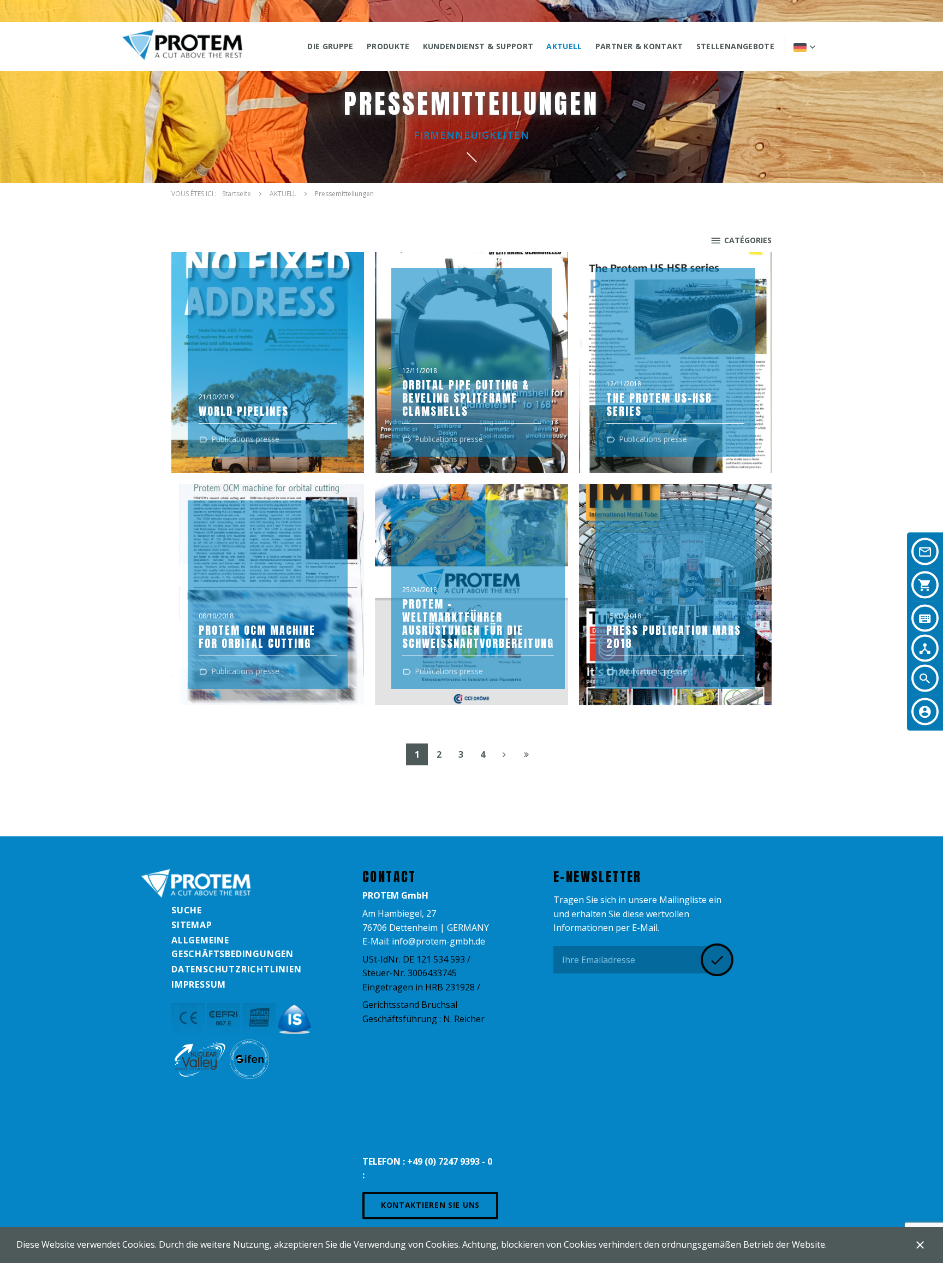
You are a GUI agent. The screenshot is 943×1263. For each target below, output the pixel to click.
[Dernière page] (526, 754)
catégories (748, 240)
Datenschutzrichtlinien (236, 969)
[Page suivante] (504, 754)
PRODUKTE (388, 46)
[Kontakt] (925, 551)
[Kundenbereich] (925, 711)
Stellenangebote (735, 46)
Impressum (198, 984)
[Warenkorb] (925, 585)
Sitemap (191, 925)
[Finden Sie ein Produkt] (925, 618)
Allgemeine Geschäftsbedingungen (232, 947)
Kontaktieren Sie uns (430, 1205)
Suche (186, 910)
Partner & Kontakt (639, 46)
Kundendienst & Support (478, 46)
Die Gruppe (330, 46)
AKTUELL (564, 46)
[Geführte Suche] (925, 648)
